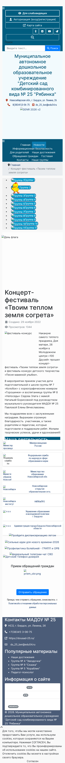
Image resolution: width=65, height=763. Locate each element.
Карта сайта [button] (34, 25)
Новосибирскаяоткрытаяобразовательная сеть (39, 489)
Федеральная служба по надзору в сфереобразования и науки (38, 458)
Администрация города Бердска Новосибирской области (37, 527)
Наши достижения (43, 152)
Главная (25, 144)
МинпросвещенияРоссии (38, 444)
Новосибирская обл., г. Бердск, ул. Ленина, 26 (33, 100)
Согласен (32, 761)
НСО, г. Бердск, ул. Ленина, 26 (27, 625)
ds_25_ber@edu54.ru (46, 104)
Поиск (9, 42)
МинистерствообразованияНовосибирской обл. (37, 474)
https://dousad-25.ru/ (21, 638)
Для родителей (19, 152)
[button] (35, 31)
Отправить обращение (32, 592)
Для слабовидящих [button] (35, 13)
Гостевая (47, 156)
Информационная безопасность (33, 148)
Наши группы (40, 159)
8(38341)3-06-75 (21, 104)
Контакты (23, 159)
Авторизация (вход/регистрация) (35, 19)
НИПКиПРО (40, 501)
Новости (39, 144)
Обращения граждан (25, 156)
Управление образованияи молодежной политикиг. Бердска (38, 514)
